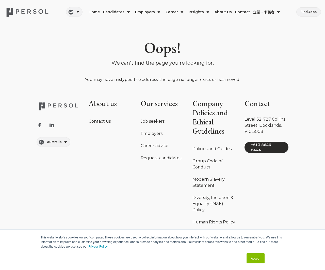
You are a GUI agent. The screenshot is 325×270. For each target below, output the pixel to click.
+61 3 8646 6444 (261, 147)
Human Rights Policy (213, 222)
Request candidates (161, 157)
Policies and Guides (212, 148)
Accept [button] (255, 258)
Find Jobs (309, 12)
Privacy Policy (98, 246)
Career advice (154, 145)
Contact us (100, 121)
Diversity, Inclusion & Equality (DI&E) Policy (212, 203)
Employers (151, 133)
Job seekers (153, 121)
